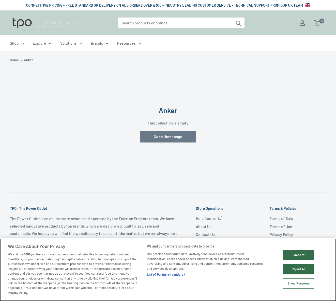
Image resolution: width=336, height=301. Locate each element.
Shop (14, 43)
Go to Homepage (168, 136)
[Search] (238, 23)
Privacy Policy (281, 234)
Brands (97, 43)
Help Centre (206, 218)
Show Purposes (299, 283)
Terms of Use (281, 226)
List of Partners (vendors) (166, 274)
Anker (28, 60)
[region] (168, 269)
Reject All (298, 269)
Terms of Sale (281, 218)
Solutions (68, 43)
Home (14, 60)
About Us (204, 226)
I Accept (299, 255)
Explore (39, 43)
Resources (126, 43)
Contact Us (205, 234)
